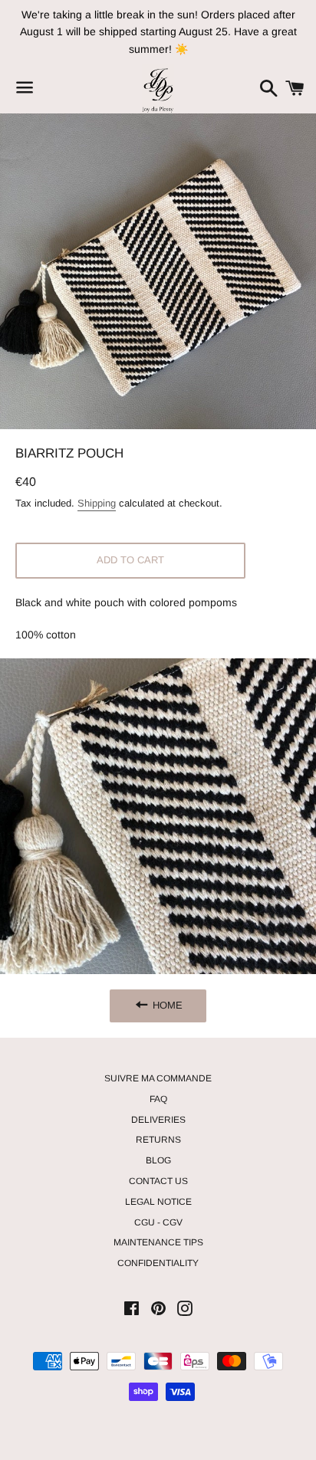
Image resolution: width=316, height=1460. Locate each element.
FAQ (158, 1099)
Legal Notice (158, 1201)
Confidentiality (158, 1263)
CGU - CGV (158, 1222)
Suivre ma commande (158, 1078)
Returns (158, 1139)
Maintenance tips (158, 1242)
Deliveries (158, 1119)
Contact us (158, 1181)
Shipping (96, 503)
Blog (158, 1160)
